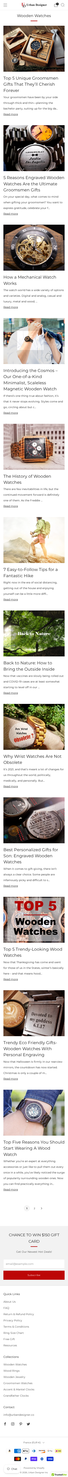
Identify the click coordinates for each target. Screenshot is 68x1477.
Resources (10, 1345)
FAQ (6, 1307)
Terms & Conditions (16, 1326)
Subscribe (34, 1275)
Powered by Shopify (34, 1468)
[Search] (63, 5)
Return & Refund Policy (18, 1314)
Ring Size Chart (13, 1332)
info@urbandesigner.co (18, 1414)
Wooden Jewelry (14, 1376)
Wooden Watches (15, 1364)
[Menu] (5, 5)
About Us (9, 1301)
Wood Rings (11, 1370)
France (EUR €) (32, 1442)
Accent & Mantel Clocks (18, 1389)
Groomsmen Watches (17, 1383)
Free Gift (9, 1339)
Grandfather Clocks (16, 1395)
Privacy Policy (12, 1320)
